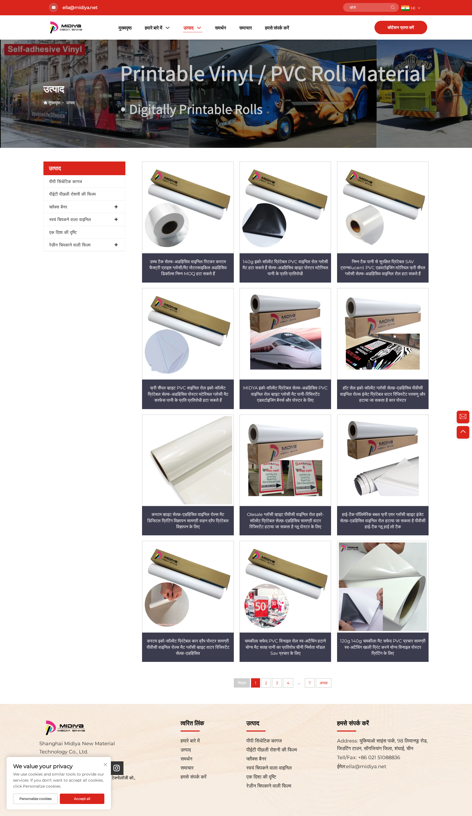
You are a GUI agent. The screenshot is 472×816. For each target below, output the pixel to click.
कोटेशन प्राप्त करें (401, 27)
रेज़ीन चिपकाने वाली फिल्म (69, 245)
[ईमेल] (463, 417)
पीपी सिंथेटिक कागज (65, 181)
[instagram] (116, 768)
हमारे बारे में (153, 28)
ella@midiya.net (366, 767)
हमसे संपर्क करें (277, 28)
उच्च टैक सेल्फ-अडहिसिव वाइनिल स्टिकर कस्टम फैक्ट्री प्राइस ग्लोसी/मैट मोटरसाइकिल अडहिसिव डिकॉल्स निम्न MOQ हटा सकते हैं (188, 268)
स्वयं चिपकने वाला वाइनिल (70, 219)
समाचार (245, 28)
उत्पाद (189, 28)
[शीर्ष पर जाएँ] (463, 432)
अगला (324, 682)
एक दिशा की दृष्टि (63, 232)
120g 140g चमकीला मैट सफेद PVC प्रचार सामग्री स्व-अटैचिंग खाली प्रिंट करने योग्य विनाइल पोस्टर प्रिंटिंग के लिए (383, 647)
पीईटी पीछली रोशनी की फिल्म (72, 194)
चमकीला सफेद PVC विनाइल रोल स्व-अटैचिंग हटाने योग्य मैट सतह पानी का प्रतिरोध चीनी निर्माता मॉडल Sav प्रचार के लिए (285, 647)
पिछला (242, 682)
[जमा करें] (393, 7)
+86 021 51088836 (378, 758)
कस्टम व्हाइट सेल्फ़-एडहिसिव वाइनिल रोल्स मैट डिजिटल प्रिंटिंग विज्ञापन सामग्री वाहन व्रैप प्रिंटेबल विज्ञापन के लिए (188, 520)
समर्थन (220, 28)
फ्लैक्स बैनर (58, 207)
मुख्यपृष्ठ (125, 28)
